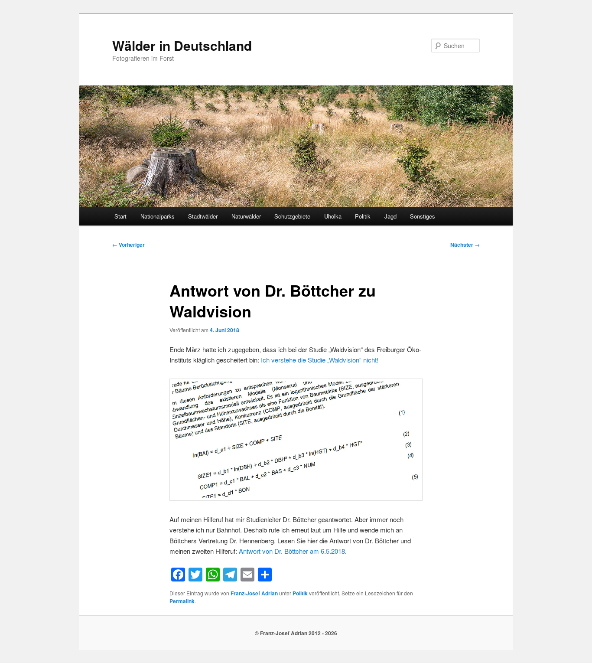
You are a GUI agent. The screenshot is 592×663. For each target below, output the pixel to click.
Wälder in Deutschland (182, 45)
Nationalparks (157, 216)
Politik (363, 216)
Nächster (465, 244)
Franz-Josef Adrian (254, 593)
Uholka (333, 216)
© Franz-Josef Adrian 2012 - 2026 (296, 633)
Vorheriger (128, 244)
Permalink (182, 601)
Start (120, 216)
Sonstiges (422, 216)
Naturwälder (246, 216)
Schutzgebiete (292, 216)
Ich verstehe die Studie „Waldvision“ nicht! (319, 359)
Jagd (390, 216)
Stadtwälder (203, 216)
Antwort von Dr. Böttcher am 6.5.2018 (292, 550)
